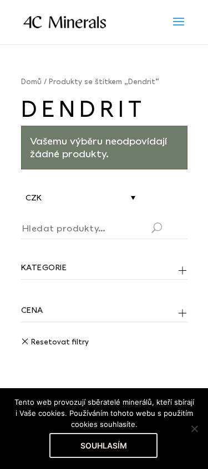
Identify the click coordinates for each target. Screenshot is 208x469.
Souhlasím (103, 445)
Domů (31, 81)
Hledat (170, 229)
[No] (194, 428)
